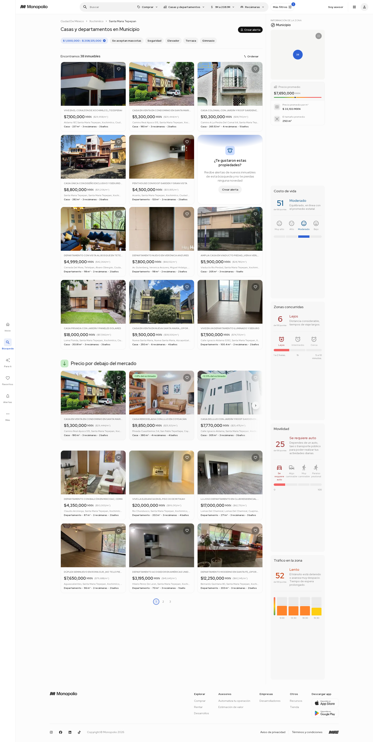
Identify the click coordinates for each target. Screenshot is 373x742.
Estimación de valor (230, 707)
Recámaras (252, 7)
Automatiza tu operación (234, 701)
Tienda (294, 707)
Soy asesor (335, 7)
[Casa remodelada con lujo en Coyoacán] (161, 405)
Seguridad (154, 40)
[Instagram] (51, 732)
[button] (298, 55)
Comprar (200, 701)
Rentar (198, 707)
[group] (162, 41)
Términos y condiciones (307, 732)
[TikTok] (79, 732)
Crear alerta (252, 29)
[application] (299, 609)
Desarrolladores (270, 701)
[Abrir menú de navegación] (354, 7)
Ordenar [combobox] (253, 56)
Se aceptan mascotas (126, 40)
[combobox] (147, 7)
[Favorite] (119, 69)
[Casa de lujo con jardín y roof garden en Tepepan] (230, 405)
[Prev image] (67, 89)
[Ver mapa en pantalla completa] (318, 36)
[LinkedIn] (69, 732)
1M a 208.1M (222, 7)
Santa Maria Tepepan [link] (122, 21)
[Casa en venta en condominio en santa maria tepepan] (93, 405)
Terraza (191, 40)
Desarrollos (201, 713)
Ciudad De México (72, 21)
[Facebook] (60, 732)
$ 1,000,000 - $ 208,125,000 (82, 40)
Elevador (173, 40)
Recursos (296, 701)
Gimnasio (208, 40)
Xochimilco (96, 21)
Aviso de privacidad (272, 732)
